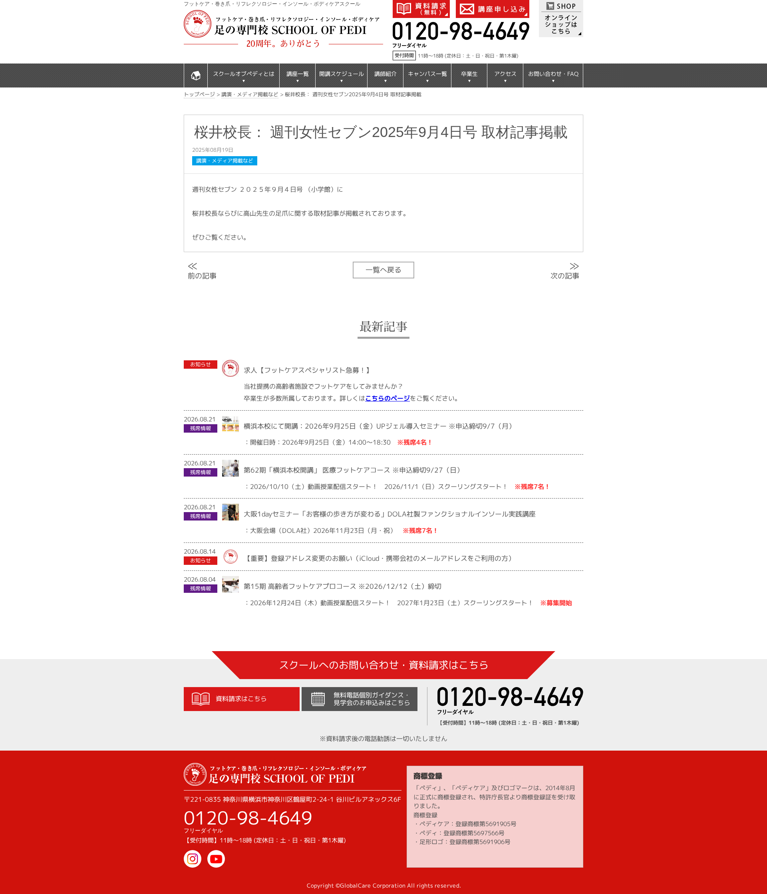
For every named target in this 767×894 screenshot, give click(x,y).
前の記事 (202, 270)
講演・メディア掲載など (224, 160)
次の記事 (564, 269)
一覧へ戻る (383, 269)
